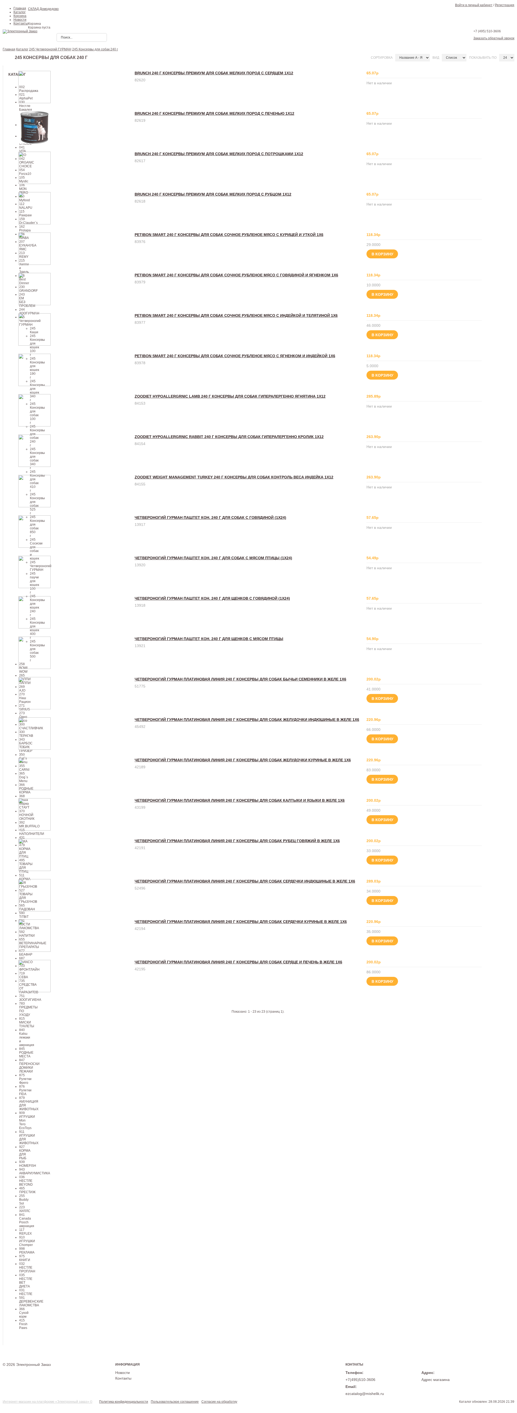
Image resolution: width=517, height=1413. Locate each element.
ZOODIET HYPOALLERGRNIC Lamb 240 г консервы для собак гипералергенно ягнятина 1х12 (230, 396)
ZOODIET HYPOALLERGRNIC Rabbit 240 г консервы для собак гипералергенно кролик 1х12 (229, 437)
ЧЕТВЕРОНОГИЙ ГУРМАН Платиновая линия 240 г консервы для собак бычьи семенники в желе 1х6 (240, 679)
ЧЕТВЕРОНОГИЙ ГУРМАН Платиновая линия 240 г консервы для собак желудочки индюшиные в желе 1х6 (247, 719)
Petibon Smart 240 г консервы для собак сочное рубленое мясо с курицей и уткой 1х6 (229, 234)
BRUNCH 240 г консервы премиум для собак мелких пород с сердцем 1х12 (214, 73)
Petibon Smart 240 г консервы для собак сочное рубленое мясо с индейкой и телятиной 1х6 (236, 315)
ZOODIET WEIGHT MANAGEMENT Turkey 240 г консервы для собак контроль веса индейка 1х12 (234, 477)
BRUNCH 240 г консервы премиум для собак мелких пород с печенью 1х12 (214, 113)
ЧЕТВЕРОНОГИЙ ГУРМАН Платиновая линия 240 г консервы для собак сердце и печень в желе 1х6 (238, 962)
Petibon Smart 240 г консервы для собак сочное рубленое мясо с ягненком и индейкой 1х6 (235, 356)
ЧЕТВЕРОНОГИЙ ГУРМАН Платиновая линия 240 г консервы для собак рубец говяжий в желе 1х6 (237, 841)
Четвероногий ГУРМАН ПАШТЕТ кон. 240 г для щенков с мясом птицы (209, 639)
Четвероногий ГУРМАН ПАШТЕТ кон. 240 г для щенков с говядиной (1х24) (212, 598)
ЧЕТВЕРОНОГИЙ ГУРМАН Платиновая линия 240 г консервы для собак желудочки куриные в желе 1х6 (243, 760)
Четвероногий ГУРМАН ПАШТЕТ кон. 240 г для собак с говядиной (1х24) (210, 517)
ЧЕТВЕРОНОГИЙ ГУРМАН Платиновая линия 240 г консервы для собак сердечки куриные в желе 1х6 (241, 921)
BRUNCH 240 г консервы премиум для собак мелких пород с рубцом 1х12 (213, 194)
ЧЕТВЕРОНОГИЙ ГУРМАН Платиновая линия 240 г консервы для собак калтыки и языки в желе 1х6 (240, 800)
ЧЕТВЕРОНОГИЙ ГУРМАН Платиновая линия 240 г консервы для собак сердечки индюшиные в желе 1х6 (245, 881)
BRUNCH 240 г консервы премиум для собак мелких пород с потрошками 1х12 (219, 154)
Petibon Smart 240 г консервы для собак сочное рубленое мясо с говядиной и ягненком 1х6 (236, 275)
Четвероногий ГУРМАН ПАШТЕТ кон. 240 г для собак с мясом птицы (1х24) (213, 558)
